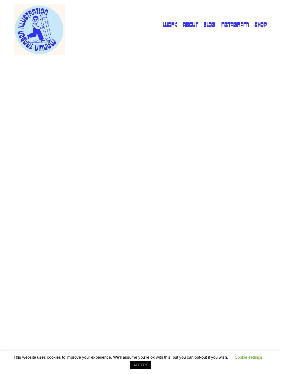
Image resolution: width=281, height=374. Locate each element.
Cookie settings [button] (248, 357)
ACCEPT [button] (140, 365)
